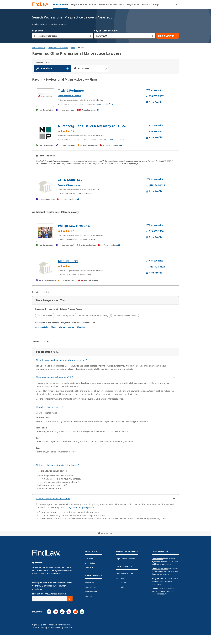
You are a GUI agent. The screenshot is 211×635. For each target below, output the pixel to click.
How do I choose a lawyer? (49, 407)
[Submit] (70, 598)
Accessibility (90, 563)
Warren (62, 327)
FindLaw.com (157, 559)
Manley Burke (68, 261)
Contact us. (56, 573)
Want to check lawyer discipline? (53, 498)
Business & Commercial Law (125, 315)
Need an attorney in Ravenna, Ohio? (54, 377)
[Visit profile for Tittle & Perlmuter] (45, 98)
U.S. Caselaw (121, 583)
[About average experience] (98, 110)
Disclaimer (55, 627)
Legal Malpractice (45, 315)
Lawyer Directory (38, 48)
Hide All (46, 341)
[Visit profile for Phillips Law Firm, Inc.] (45, 233)
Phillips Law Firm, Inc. (74, 226)
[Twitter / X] (62, 611)
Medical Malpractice (65, 315)
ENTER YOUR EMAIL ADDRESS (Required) (49, 594)
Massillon (81, 327)
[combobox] (62, 36)
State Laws (120, 578)
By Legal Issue (90, 587)
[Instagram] (68, 611)
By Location (89, 583)
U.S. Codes (120, 587)
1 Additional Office (116, 139)
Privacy (44, 627)
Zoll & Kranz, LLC (70, 180)
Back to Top (107, 533)
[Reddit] (75, 611)
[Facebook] (49, 611)
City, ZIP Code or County (105, 30)
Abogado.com (158, 578)
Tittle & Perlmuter (71, 90)
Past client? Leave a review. (69, 96)
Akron (53, 327)
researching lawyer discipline (73, 507)
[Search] (176, 4)
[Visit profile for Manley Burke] (45, 268)
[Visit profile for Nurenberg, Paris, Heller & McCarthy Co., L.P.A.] (45, 133)
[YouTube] (55, 611)
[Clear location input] (152, 36)
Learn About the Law (124, 573)
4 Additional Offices (105, 104)
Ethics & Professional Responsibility (93, 315)
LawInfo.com (157, 588)
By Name (88, 596)
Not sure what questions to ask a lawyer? (57, 465)
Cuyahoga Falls (41, 327)
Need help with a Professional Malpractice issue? (61, 360)
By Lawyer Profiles (92, 592)
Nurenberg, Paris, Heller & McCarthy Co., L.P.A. (92, 126)
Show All (35, 341)
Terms (35, 627)
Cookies (67, 627)
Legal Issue (37, 30)
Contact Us (89, 568)
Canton (71, 327)
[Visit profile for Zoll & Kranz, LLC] (45, 187)
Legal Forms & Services (125, 559)
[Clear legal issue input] (90, 36)
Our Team (89, 559)
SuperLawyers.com (160, 568)
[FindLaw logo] (41, 4)
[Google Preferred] (82, 611)
